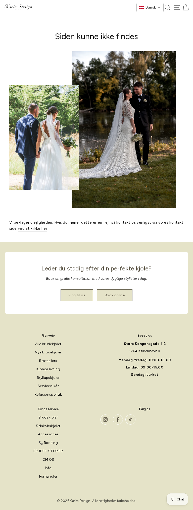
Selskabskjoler (48, 426)
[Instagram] (105, 419)
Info (48, 468)
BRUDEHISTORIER (48, 451)
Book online (115, 295)
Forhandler (48, 476)
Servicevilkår (48, 386)
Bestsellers (48, 361)
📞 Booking (48, 443)
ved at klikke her (32, 228)
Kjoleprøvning (48, 369)
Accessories (48, 434)
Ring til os (76, 295)
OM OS (48, 459)
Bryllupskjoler (48, 378)
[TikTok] (130, 419)
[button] (150, 7)
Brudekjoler (48, 417)
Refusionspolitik (48, 394)
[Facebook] (118, 419)
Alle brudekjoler (48, 344)
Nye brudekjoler (48, 352)
